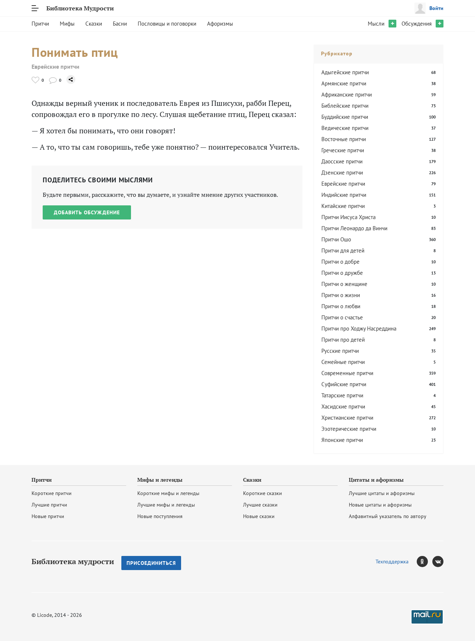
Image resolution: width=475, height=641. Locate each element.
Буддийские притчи (344, 116)
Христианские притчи (347, 417)
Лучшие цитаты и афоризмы (382, 493)
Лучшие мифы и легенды (166, 504)
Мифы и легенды (160, 479)
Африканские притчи (346, 94)
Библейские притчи (344, 105)
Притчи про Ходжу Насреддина (358, 328)
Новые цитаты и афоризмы (380, 504)
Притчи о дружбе (342, 272)
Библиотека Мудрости (80, 8)
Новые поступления (160, 516)
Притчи (40, 23)
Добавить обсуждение (87, 212)
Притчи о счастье (342, 317)
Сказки (93, 23)
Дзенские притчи (342, 172)
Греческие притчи (342, 150)
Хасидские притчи (343, 406)
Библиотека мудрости (73, 561)
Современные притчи (347, 373)
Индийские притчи (343, 194)
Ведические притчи (344, 127)
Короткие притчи (52, 493)
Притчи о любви (340, 306)
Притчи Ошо (336, 239)
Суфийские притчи (343, 384)
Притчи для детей (342, 250)
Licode (44, 615)
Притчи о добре (340, 261)
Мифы (67, 23)
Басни (120, 23)
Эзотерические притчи (348, 428)
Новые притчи (48, 516)
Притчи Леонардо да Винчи (354, 228)
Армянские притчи (343, 83)
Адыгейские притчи (345, 72)
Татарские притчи (342, 395)
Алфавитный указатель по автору (387, 516)
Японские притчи (342, 439)
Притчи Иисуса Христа (348, 217)
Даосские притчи (342, 161)
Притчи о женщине (344, 283)
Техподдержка (392, 561)
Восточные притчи (343, 139)
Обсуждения (417, 23)
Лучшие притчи (49, 504)
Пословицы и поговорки (167, 23)
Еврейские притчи (55, 66)
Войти (436, 8)
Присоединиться (151, 563)
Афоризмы (220, 23)
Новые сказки (259, 516)
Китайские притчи (343, 205)
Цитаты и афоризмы (376, 479)
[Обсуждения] (53, 80)
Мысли (376, 23)
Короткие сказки (262, 493)
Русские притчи (340, 350)
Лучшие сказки (260, 504)
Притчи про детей (343, 339)
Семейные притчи (343, 361)
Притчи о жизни (340, 295)
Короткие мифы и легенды (168, 493)
